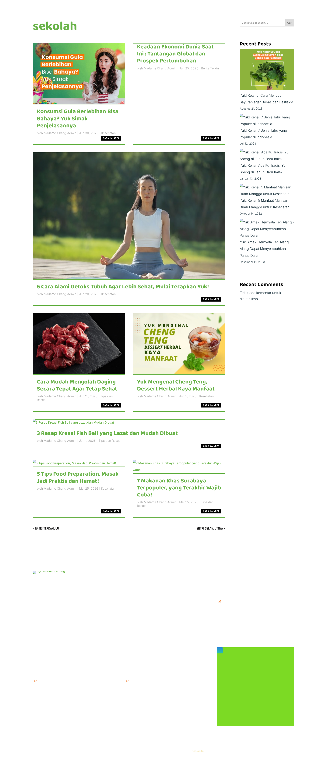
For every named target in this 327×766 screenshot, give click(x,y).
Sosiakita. (198, 751)
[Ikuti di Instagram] (220, 650)
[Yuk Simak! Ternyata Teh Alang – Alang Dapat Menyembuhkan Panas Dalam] (267, 229)
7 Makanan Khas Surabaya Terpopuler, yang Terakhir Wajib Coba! (179, 488)
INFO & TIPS (135, 579)
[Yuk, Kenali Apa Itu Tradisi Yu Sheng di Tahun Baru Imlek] (267, 155)
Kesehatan (108, 133)
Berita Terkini (210, 68)
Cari (289, 22)
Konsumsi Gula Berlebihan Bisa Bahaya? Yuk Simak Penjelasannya (77, 118)
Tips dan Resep (110, 440)
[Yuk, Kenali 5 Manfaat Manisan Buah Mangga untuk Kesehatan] (267, 190)
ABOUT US (133, 585)
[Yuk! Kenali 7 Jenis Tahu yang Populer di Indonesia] (267, 120)
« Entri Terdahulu (46, 528)
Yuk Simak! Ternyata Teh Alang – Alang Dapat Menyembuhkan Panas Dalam (265, 248)
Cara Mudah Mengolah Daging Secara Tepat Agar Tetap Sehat (77, 385)
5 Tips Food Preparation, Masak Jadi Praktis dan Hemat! (78, 477)
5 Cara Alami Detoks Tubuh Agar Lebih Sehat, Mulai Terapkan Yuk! (123, 287)
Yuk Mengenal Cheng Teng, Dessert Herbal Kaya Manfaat (176, 385)
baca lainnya (111, 138)
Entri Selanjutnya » (211, 528)
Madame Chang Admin (60, 133)
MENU (130, 573)
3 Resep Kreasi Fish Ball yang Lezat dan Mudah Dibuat (107, 433)
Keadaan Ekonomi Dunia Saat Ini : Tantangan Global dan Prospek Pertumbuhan (175, 54)
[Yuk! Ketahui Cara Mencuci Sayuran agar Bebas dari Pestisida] (267, 70)
